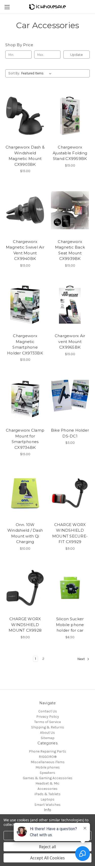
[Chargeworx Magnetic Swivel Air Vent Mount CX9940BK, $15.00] (25, 210)
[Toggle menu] (7, 7)
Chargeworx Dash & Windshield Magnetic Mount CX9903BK (25, 156)
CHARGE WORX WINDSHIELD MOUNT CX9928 (25, 624)
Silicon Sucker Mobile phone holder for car (70, 624)
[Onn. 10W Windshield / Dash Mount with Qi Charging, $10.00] (25, 493)
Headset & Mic (47, 783)
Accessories (47, 789)
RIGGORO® (47, 757)
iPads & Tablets (47, 794)
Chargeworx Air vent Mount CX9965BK (70, 341)
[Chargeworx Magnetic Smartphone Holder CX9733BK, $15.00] (25, 305)
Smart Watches (47, 805)
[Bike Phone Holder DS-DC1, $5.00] (70, 399)
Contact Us (47, 711)
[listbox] (37, 73)
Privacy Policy (47, 716)
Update (76, 55)
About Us (47, 732)
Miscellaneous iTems (48, 762)
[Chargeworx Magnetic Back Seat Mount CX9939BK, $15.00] (70, 210)
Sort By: (14, 73)
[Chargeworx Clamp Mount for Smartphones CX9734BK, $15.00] (25, 399)
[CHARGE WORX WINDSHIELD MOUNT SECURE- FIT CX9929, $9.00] (70, 493)
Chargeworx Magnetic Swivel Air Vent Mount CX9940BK (25, 250)
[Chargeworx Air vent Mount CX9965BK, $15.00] (70, 305)
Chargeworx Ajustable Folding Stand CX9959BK (70, 153)
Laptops (47, 799)
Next (81, 659)
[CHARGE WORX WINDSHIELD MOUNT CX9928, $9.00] (25, 588)
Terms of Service (47, 722)
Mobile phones (47, 767)
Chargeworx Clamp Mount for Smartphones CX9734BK (25, 439)
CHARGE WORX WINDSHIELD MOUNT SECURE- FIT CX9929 (70, 533)
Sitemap (47, 738)
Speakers (47, 773)
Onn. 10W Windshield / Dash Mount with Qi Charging (25, 533)
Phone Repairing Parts (47, 751)
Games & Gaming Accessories (47, 778)
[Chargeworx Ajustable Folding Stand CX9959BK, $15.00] (70, 116)
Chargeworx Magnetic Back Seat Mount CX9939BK (70, 250)
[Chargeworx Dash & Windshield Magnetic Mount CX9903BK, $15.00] (25, 116)
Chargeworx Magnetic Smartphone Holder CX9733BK (25, 344)
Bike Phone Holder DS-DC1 (70, 433)
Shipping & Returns (47, 727)
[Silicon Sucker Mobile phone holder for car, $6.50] (70, 588)
